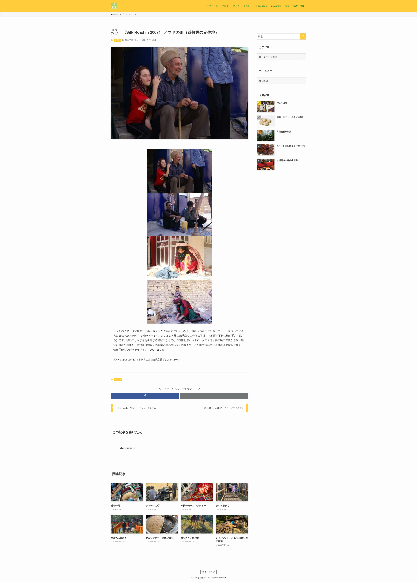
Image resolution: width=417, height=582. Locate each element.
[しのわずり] (114, 6)
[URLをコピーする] (214, 396)
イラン (117, 40)
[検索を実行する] (303, 36)
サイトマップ (208, 572)
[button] (145, 396)
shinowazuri (127, 448)
